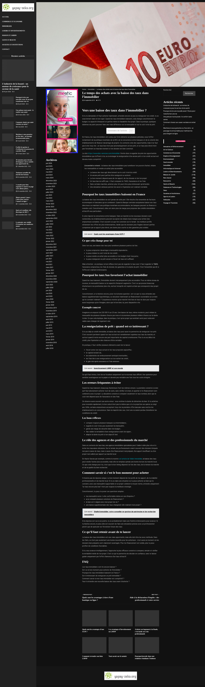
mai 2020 (49, 293)
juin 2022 (49, 227)
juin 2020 (49, 290)
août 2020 (49, 285)
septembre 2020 (51, 282)
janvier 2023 (50, 207)
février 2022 (50, 238)
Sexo (165, 190)
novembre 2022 (51, 212)
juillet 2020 (49, 287)
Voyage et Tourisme (170, 203)
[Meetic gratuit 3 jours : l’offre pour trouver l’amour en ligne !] (8, 200)
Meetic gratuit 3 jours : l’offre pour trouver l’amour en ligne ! (23, 199)
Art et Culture (168, 150)
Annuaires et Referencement (173, 146)
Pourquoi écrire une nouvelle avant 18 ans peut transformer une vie (24, 99)
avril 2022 (49, 233)
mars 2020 (49, 299)
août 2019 (49, 319)
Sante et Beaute (9, 40)
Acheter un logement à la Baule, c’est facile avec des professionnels (146, 631)
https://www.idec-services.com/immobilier (104, 153)
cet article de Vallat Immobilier (130, 459)
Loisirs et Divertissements (13, 31)
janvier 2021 (50, 273)
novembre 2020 (51, 279)
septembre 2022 (51, 218)
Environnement (168, 159)
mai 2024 (49, 172)
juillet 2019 (49, 322)
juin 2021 (49, 259)
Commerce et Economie (12, 21)
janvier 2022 (50, 241)
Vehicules (166, 200)
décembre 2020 (51, 276)
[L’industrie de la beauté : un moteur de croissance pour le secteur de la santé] (18, 70)
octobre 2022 (50, 215)
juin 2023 (49, 195)
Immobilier (7, 26)
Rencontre (167, 181)
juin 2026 (49, 163)
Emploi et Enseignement (171, 156)
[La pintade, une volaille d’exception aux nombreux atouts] (8, 225)
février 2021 (50, 270)
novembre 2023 (51, 183)
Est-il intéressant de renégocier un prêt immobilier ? (101, 576)
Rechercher (167, 90)
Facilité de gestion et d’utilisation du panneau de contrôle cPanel (25, 149)
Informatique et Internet (172, 168)
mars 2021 (49, 267)
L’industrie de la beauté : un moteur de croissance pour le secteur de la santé (15, 86)
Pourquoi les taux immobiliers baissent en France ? (101, 573)
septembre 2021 (51, 250)
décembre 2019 (51, 308)
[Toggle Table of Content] (130, 131)
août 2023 (49, 189)
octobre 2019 (50, 313)
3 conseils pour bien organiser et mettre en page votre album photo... (24, 186)
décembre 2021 (51, 244)
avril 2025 (49, 166)
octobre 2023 (50, 186)
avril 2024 (49, 175)
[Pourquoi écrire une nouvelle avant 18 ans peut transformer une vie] (8, 100)
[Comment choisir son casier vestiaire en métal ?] (8, 125)
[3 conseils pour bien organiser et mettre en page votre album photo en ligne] (8, 188)
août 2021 (49, 253)
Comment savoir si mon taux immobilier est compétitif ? (103, 579)
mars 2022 (49, 235)
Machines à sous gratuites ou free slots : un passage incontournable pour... (24, 136)
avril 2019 (49, 331)
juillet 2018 (49, 348)
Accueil (5, 17)
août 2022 (49, 221)
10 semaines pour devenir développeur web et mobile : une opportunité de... (25, 162)
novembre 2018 (51, 342)
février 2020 (50, 302)
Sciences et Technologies (172, 187)
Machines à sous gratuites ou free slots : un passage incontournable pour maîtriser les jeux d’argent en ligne (178, 130)
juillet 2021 (49, 256)
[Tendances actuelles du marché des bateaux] (8, 175)
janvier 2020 (50, 305)
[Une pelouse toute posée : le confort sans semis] (8, 113)
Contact (5, 49)
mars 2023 (49, 201)
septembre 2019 (51, 316)
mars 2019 (49, 334)
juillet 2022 (49, 224)
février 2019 (50, 337)
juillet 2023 (49, 192)
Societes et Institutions (12, 45)
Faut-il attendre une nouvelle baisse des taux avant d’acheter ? (106, 581)
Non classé (167, 178)
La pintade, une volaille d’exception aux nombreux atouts (24, 224)
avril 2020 (49, 296)
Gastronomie (168, 162)
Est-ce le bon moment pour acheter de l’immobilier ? (102, 570)
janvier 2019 (50, 340)
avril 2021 (49, 264)
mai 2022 (49, 230)
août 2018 (49, 345)
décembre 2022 (51, 209)
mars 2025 (49, 169)
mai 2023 (49, 198)
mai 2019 (49, 328)
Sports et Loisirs (169, 196)
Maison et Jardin (9, 35)
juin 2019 (49, 325)
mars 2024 (49, 178)
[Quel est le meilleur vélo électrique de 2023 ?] (8, 213)
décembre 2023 (51, 180)
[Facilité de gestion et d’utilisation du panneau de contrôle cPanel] (8, 150)
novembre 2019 (51, 311)
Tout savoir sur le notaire (118, 656)
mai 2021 (49, 261)
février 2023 (50, 204)
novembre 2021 (51, 247)
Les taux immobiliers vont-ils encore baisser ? (99, 567)
